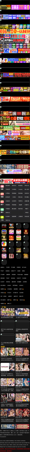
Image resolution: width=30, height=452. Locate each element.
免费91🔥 (9, 300)
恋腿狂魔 (27, 201)
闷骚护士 (27, 204)
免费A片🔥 (15, 300)
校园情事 (14, 216)
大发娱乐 (9, 285)
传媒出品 (8, 212)
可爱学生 (20, 201)
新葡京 (23, 271)
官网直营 (19, 267)
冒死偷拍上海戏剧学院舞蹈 (22, 330)
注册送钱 (8, 271)
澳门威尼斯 (3, 300)
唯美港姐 (20, 193)
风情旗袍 (8, 204)
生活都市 (8, 216)
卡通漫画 (8, 208)
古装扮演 (8, 201)
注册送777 (13, 271)
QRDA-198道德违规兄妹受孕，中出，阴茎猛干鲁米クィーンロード (7, 405)
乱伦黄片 (3, 281)
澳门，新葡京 (3, 296)
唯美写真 (20, 208)
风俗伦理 (27, 216)
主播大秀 (19, 278)
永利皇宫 (21, 285)
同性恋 (26, 212)
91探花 (14, 197)
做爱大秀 (16, 296)
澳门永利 (24, 267)
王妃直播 (24, 278)
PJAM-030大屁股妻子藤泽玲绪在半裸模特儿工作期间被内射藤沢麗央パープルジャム (22, 361)
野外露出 (27, 197)
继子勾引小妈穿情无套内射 (7, 330)
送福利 (18, 271)
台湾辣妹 (8, 193)
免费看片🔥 (3, 289)
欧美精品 (20, 185)
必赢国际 (8, 274)
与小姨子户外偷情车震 (22, 317)
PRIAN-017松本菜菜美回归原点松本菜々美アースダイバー (22, 375)
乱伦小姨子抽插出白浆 (22, 342)
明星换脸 (14, 204)
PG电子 (2, 271)
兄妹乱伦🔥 (22, 300)
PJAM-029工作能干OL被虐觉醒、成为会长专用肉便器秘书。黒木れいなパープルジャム (7, 376)
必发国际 (25, 281)
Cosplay (20, 189)
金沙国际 (21, 292)
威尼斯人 (3, 267)
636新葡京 (9, 289)
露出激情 (14, 208)
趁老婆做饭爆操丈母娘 (7, 317)
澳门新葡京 (3, 285)
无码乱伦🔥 (3, 292)
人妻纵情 (20, 216)
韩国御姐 (14, 193)
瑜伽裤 (20, 204)
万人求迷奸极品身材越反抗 (7, 343)
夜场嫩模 (19, 281)
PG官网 (8, 267)
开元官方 (9, 292)
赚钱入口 (9, 303)
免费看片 (10, 296)
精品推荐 (8, 185)
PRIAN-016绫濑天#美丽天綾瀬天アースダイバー (22, 390)
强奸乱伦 (14, 185)
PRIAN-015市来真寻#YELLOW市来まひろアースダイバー (7, 360)
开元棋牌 (13, 267)
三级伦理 (8, 189)
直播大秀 (21, 296)
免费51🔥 (21, 289)
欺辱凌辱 (8, 197)
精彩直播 (3, 278)
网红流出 (20, 197)
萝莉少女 (27, 185)
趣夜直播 (14, 281)
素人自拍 (27, 189)
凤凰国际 (14, 274)
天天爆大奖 (15, 292)
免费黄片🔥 (3, 303)
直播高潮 (26, 274)
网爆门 (26, 208)
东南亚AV (27, 193)
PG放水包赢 (20, 274)
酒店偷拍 (13, 278)
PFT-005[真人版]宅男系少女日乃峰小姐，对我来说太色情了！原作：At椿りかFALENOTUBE (7, 391)
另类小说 (8, 220)
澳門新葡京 (15, 285)
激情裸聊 (16, 289)
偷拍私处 (8, 281)
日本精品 (14, 189)
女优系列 (14, 201)
